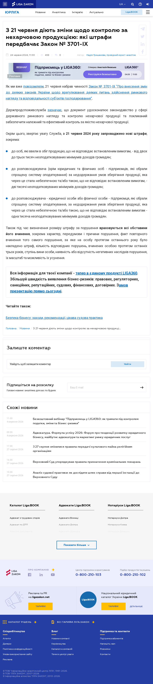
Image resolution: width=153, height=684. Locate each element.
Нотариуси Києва (117, 524)
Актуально (96, 12)
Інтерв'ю (77, 12)
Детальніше (136, 606)
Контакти (105, 654)
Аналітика (58, 12)
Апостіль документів (21, 531)
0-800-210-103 (88, 574)
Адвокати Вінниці (68, 518)
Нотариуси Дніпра (118, 518)
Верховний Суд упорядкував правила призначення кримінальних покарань (86, 461)
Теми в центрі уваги (62, 654)
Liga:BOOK (132, 12)
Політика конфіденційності (17, 649)
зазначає (55, 110)
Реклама (7, 659)
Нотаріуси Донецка (118, 531)
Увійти (127, 364)
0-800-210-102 (133, 574)
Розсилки (105, 649)
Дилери (7, 643)
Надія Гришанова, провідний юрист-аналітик (111, 55)
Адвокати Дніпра (68, 524)
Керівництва (58, 643)
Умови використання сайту (17, 654)
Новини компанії (60, 638)
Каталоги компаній (61, 649)
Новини (40, 12)
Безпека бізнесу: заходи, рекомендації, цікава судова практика (54, 318)
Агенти (7, 638)
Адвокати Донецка (69, 531)
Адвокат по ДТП (19, 524)
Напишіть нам (107, 643)
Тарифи (41, 606)
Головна (11, 328)
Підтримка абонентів (111, 638)
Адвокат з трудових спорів (25, 518)
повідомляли (33, 86)
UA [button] (121, 4)
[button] (5, 4)
